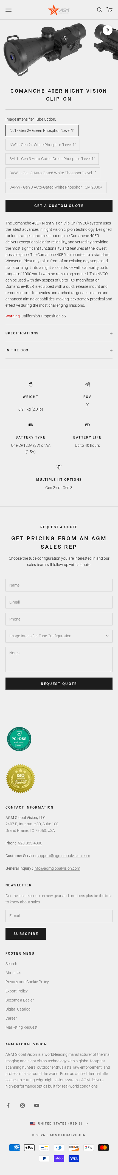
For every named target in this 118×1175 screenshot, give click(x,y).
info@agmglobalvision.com (57, 868)
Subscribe (25, 934)
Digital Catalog (17, 1009)
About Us (13, 973)
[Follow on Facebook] (8, 1105)
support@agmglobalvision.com (63, 855)
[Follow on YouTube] (37, 1105)
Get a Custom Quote (59, 206)
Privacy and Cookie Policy (27, 982)
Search (11, 963)
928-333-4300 (30, 843)
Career (11, 1018)
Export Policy (16, 991)
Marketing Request (21, 1027)
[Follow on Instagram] (22, 1105)
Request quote (59, 684)
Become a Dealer (19, 1000)
